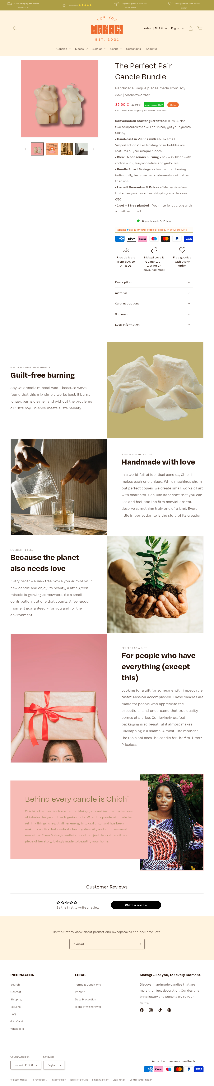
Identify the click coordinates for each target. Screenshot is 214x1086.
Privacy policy (58, 1079)
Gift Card (16, 1021)
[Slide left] (25, 149)
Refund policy (39, 1079)
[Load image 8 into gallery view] (37, 149)
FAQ (13, 1014)
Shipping (16, 999)
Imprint (80, 992)
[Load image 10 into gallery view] (66, 149)
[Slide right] (93, 149)
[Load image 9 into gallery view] (52, 149)
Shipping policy (100, 1079)
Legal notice (119, 1079)
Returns (15, 1007)
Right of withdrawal (88, 1007)
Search (15, 984)
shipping (139, 110)
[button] (15, 28)
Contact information (141, 1079)
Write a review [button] (136, 905)
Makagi (23, 1079)
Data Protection (85, 999)
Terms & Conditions (88, 984)
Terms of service (79, 1079)
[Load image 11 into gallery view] (81, 149)
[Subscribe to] (139, 944)
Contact (15, 992)
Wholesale (17, 1029)
